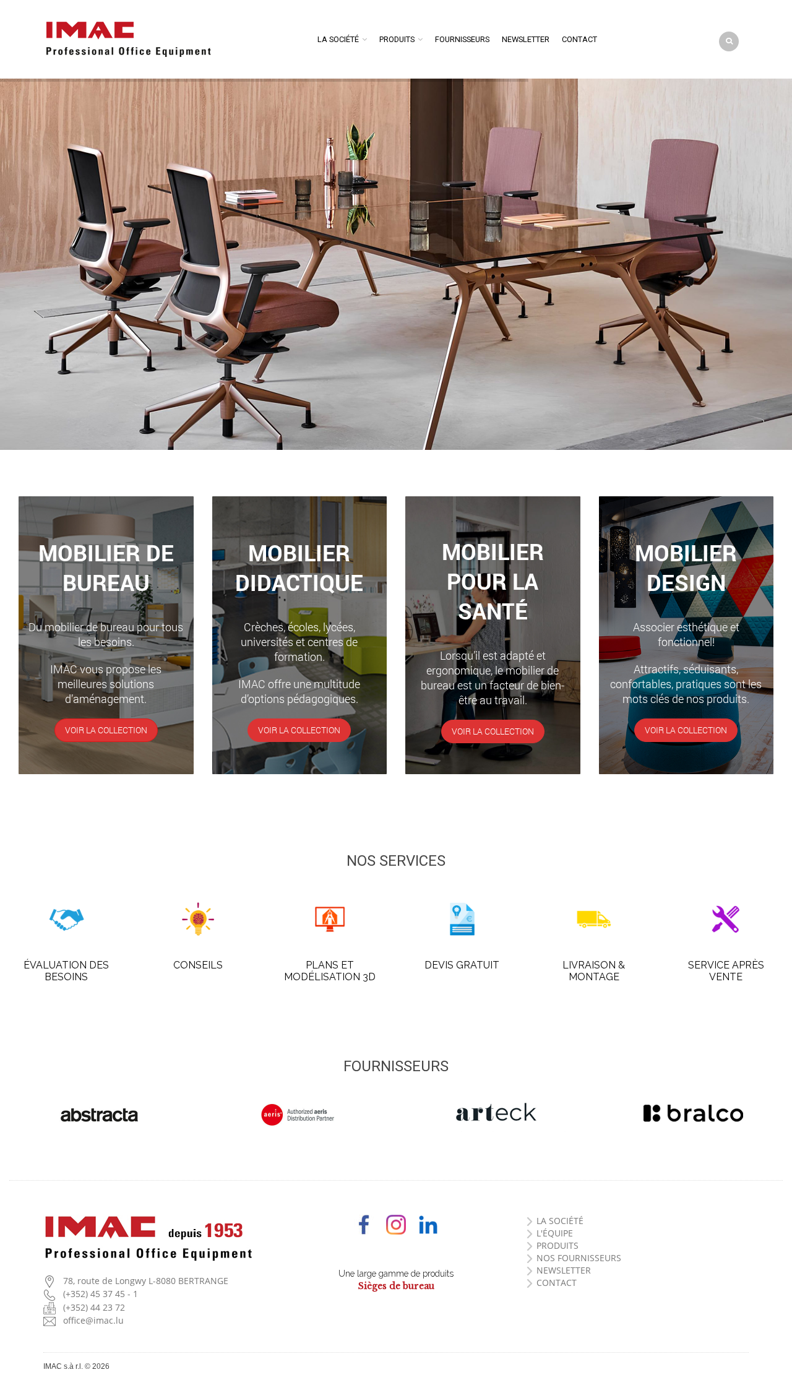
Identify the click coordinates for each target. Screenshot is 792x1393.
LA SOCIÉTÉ (559, 1221)
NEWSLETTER (563, 1270)
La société (338, 39)
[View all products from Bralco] (693, 1113)
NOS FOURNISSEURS (578, 1258)
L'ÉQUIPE (554, 1233)
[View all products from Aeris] (297, 1115)
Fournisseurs (462, 39)
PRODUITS (557, 1245)
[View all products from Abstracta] (99, 1115)
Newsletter (525, 39)
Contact (579, 39)
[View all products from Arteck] (495, 1113)
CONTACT (556, 1282)
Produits (397, 39)
